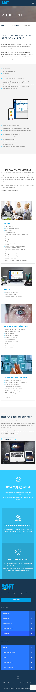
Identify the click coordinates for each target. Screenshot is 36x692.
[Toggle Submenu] (32, 613)
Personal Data (7, 682)
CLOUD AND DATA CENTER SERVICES (18, 487)
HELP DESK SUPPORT (18, 559)
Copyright (29, 682)
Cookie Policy (21, 682)
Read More (7, 439)
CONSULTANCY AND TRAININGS (18, 525)
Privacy (14, 682)
